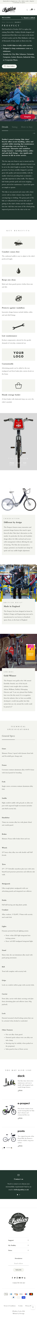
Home (3, 22)
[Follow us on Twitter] (15, 1278)
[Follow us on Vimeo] (22, 1278)
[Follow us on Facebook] (12, 1278)
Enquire (27, 117)
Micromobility (9, 22)
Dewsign (21, 1313)
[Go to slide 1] (17, 1194)
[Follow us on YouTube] (19, 1278)
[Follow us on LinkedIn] (24, 1278)
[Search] (27, 9)
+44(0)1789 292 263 (18, 1283)
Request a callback (29, 17)
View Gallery (11, 66)
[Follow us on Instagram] (17, 1278)
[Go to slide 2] (19, 1194)
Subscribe (18, 1270)
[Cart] (30, 9)
